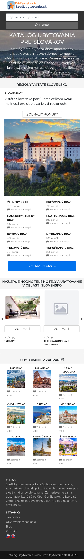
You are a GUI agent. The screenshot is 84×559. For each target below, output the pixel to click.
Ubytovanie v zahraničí (21, 522)
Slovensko (13, 93)
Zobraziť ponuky (42, 114)
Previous (2, 319)
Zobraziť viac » (42, 266)
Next (82, 319)
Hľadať (43, 25)
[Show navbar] (76, 6)
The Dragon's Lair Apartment (56, 343)
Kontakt (11, 531)
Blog (9, 526)
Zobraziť (22, 329)
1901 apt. (10, 341)
